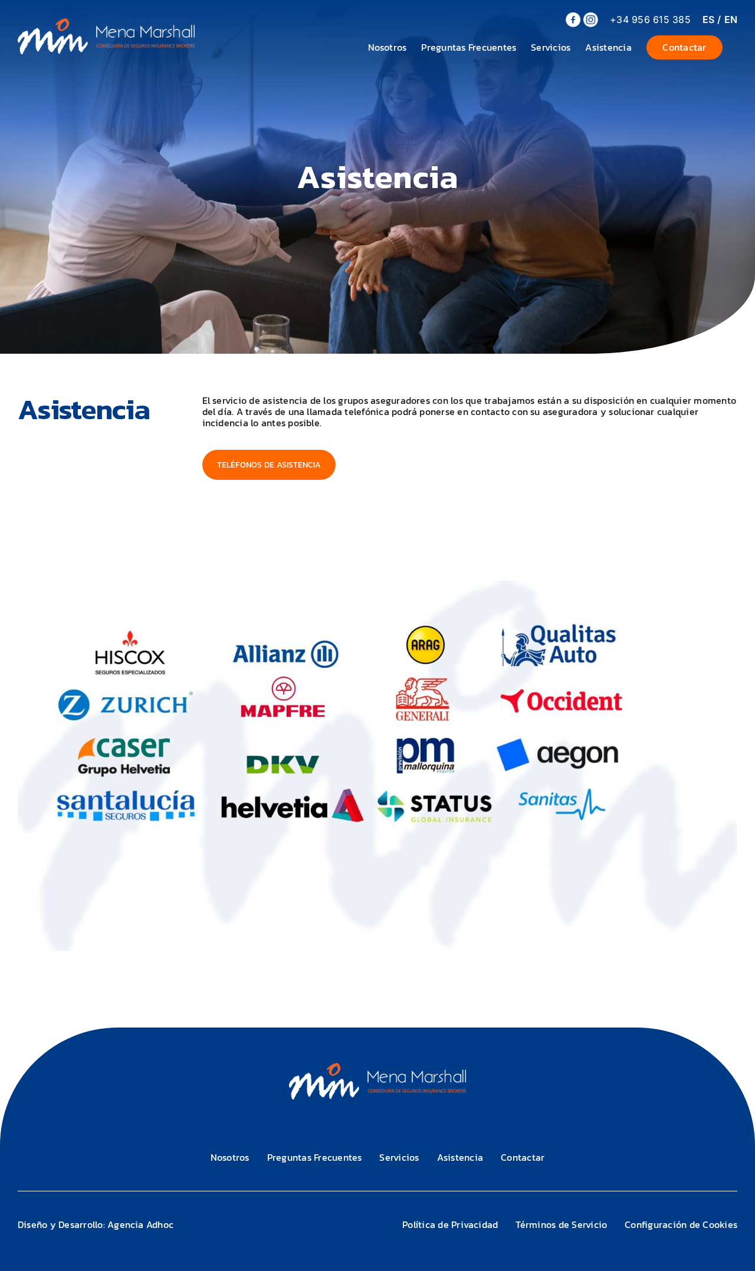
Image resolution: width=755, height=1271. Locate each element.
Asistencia (460, 1157)
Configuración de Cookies (681, 1224)
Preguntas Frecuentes (314, 1157)
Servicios (399, 1157)
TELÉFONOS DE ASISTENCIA (269, 465)
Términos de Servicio (561, 1224)
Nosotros (230, 1157)
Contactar (522, 1157)
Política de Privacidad (450, 1224)
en (730, 19)
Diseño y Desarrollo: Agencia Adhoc (95, 1224)
